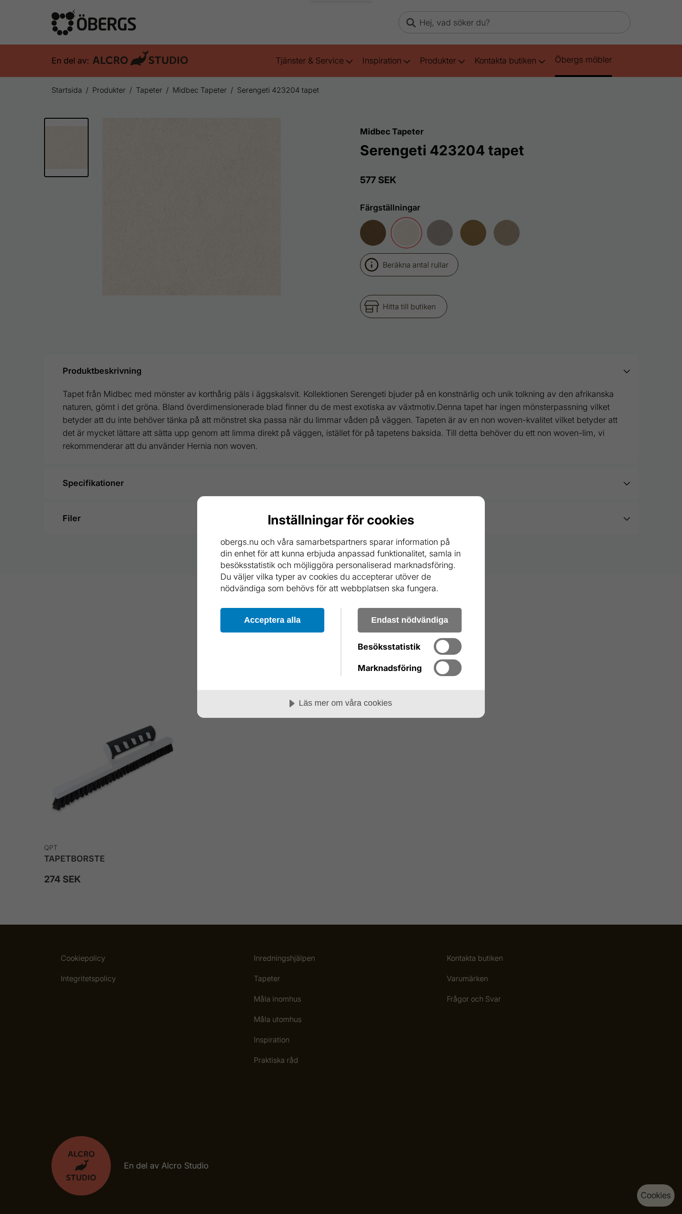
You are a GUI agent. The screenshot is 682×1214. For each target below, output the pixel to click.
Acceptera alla (272, 620)
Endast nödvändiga (409, 620)
